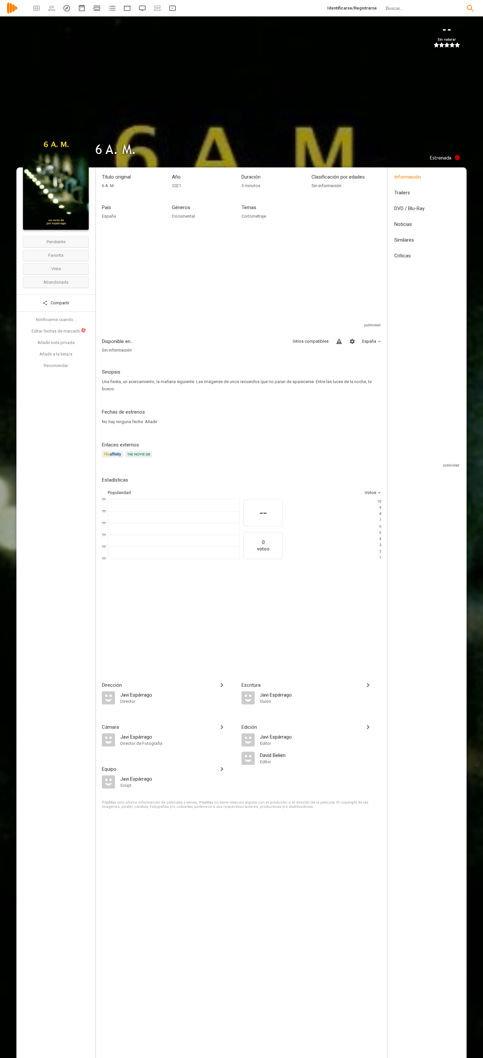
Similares (404, 240)
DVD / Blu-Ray (409, 208)
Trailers (402, 193)
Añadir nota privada (56, 342)
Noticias (403, 224)
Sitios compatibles (311, 341)
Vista (56, 268)
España (109, 216)
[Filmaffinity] (113, 458)
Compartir (59, 302)
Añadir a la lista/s (55, 354)
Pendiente (56, 241)
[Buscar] (470, 8)
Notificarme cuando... (56, 319)
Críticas (402, 256)
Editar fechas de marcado (58, 331)
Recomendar (56, 365)
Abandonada (55, 282)
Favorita (55, 255)
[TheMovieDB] (139, 458)
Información (407, 177)
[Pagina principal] (12, 12)
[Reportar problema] (339, 341)
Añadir (151, 421)
